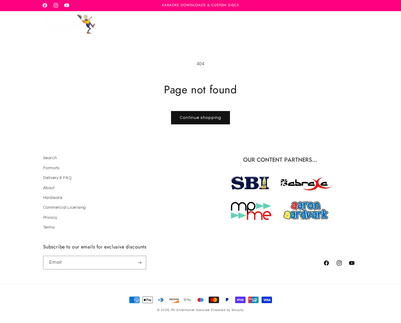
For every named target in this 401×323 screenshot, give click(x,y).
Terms (49, 227)
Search (50, 158)
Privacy (50, 218)
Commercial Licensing (64, 207)
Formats (51, 168)
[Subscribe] (139, 262)
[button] (327, 24)
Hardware (52, 198)
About (49, 188)
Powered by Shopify (227, 310)
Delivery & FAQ (57, 178)
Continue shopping (201, 117)
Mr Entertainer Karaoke (190, 310)
